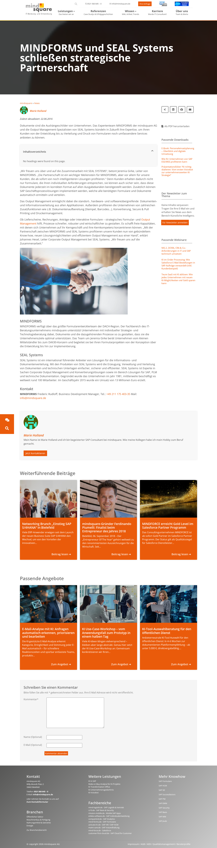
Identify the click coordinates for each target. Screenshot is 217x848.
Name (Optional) (33, 737)
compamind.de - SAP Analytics (101, 819)
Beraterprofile (183, 844)
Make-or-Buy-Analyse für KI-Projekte (104, 784)
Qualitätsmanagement (164, 844)
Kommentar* (31, 699)
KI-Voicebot (93, 792)
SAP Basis (163, 812)
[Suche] (7, 428)
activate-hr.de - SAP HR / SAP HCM (103, 824)
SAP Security (164, 807)
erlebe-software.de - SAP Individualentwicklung (108, 816)
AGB (143, 844)
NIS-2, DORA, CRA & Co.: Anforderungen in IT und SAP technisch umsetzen (176, 250)
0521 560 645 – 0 (94, 3)
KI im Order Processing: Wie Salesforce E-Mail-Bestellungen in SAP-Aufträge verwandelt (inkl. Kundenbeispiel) (178, 264)
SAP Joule (163, 821)
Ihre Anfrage (145, 4)
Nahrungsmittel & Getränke (39, 822)
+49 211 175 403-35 (118, 394)
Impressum (133, 844)
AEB (149, 844)
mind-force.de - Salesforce (99, 830)
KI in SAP (92, 781)
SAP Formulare (165, 781)
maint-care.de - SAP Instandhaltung (103, 827)
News (37, 103)
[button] (88, 150)
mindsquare (26, 103)
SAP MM (162, 816)
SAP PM (162, 799)
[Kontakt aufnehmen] (7, 420)
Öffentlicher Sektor (35, 816)
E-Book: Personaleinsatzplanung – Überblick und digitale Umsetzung (177, 151)
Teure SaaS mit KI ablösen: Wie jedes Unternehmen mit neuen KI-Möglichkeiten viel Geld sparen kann (178, 279)
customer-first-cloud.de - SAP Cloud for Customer (110, 833)
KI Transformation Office (99, 786)
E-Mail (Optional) (33, 745)
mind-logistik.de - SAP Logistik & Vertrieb (106, 807)
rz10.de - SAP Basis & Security (101, 810)
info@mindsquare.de (121, 3)
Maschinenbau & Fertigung (38, 819)
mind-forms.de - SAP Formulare (102, 821)
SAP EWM (163, 803)
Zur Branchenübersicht (37, 830)
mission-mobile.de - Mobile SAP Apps (104, 813)
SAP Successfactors (167, 794)
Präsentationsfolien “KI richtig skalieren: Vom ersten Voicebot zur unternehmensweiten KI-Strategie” (177, 171)
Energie (30, 825)
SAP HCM (163, 785)
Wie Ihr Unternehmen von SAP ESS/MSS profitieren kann (176, 160)
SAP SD (162, 790)
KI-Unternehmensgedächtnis (101, 789)
